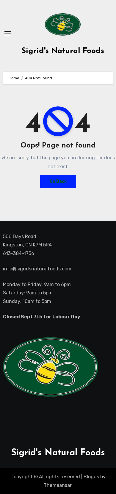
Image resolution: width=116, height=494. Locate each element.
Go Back (58, 181)
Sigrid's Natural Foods (62, 51)
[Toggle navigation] (7, 33)
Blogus (91, 476)
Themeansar (57, 485)
